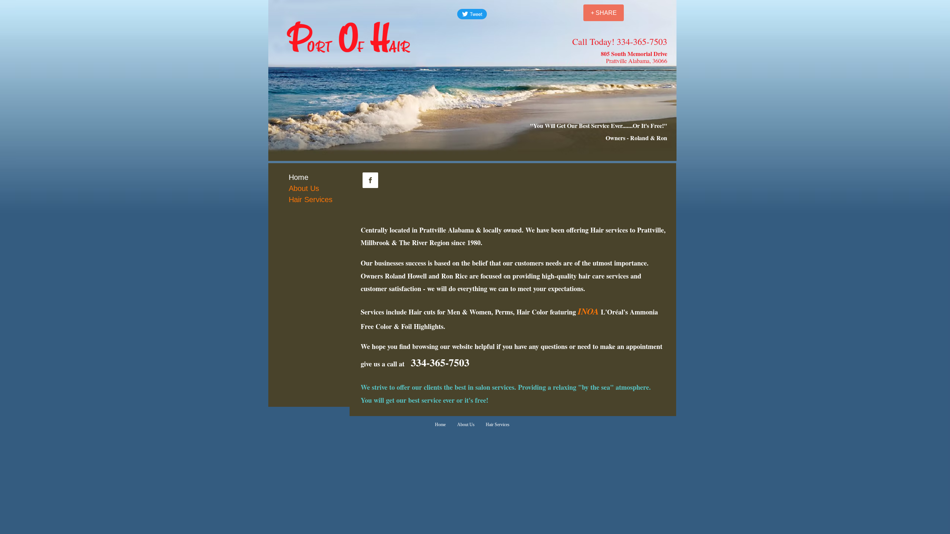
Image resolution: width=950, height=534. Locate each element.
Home (298, 177)
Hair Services (310, 199)
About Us (304, 188)
